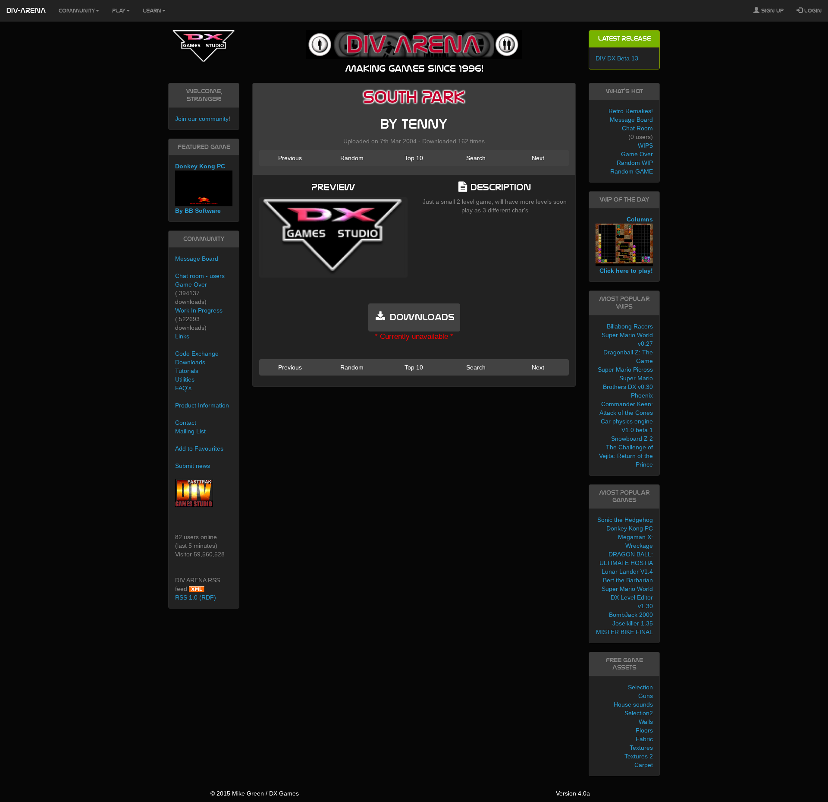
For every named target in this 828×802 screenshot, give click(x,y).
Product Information (202, 405)
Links (182, 336)
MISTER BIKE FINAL (624, 631)
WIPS (645, 145)
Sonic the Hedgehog (625, 519)
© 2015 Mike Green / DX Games (254, 793)
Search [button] (476, 158)
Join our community (202, 118)
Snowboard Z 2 (632, 438)
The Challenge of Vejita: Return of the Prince (626, 456)
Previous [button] (290, 158)
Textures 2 (638, 756)
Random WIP (635, 162)
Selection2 (638, 713)
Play (118, 11)
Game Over (191, 284)
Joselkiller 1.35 (632, 623)
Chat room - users (200, 275)
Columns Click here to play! (626, 245)
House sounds (633, 704)
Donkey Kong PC (629, 528)
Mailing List (190, 431)
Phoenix (642, 395)
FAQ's (183, 388)
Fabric (644, 739)
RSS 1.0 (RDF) (195, 597)
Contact (185, 422)
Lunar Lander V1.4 (627, 571)
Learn (152, 11)
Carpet (643, 764)
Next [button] (538, 158)
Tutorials (186, 370)
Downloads (190, 362)
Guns (645, 695)
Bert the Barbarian (628, 580)
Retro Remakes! (630, 110)
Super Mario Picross (625, 369)
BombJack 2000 (631, 614)
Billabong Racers (630, 326)
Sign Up (771, 11)
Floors (644, 730)
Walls (646, 721)
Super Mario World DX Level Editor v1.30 (627, 597)
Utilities (184, 379)
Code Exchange (197, 353)
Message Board (196, 258)
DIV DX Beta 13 (617, 58)
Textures (641, 747)
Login (812, 11)
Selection (640, 687)
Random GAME (631, 171)
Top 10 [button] (414, 158)
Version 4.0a (573, 793)
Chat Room (637, 128)
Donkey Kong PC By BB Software (200, 188)
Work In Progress (199, 310)
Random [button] (352, 158)
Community (77, 11)
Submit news (192, 465)
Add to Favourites (199, 448)
